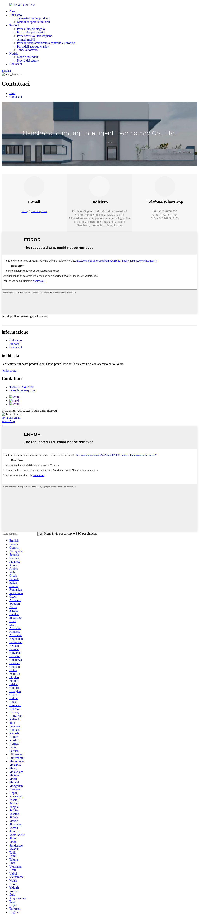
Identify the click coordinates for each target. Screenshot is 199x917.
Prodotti (14, 25)
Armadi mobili (26, 39)
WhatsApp (8, 421)
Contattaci (15, 64)
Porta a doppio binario (30, 32)
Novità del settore (28, 60)
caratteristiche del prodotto (33, 18)
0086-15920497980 (21, 386)
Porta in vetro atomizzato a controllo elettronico (46, 43)
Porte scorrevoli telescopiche (34, 36)
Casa (12, 11)
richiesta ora (9, 370)
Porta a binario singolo (31, 29)
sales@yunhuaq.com (22, 390)
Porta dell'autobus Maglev (33, 46)
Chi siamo (15, 15)
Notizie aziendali (27, 57)
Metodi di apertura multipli (33, 22)
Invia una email (11, 417)
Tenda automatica (28, 50)
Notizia (13, 53)
